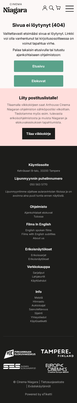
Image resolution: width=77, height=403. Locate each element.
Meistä (38, 297)
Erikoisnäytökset (38, 259)
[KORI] (60, 9)
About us (38, 238)
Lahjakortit (38, 276)
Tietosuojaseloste (52, 382)
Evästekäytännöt (39, 386)
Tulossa (38, 216)
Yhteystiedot (38, 317)
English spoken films (38, 230)
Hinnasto (38, 301)
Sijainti (38, 313)
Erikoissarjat (38, 255)
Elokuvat (39, 81)
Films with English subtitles (38, 234)
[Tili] (45, 9)
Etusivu (38, 66)
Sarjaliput (38, 272)
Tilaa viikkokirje (38, 134)
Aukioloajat (38, 305)
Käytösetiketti (38, 321)
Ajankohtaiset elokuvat (38, 212)
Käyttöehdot (38, 280)
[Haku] (51, 9)
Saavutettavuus (38, 309)
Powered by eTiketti (38, 394)
